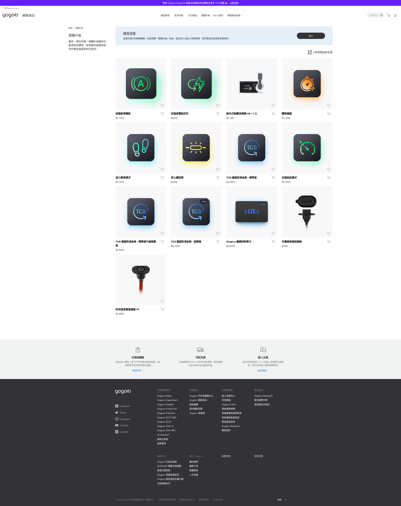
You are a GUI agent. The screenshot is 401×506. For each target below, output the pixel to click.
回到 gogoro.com (11, 8)
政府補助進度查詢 (230, 417)
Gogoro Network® (263, 395)
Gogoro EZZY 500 (166, 417)
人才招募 (193, 474)
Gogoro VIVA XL (165, 426)
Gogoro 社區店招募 (167, 461)
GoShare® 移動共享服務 (169, 465)
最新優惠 (193, 404)
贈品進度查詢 (228, 421)
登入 (311, 35)
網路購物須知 (204, 499)
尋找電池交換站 (262, 404)
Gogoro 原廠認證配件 (168, 474)
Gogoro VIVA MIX (166, 430)
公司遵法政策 (218, 499)
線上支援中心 (228, 395)
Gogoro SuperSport (167, 399)
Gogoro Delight (165, 404)
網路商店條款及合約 (187, 499)
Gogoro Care (228, 404)
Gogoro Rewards (231, 426)
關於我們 (193, 461)
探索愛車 (161, 443)
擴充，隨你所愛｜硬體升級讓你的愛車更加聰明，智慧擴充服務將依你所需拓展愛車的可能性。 (87, 45)
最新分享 (193, 465)
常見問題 (226, 399)
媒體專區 (193, 470)
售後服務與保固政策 (232, 413)
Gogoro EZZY (164, 421)
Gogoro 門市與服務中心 (201, 395)
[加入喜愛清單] (141, 83)
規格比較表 (162, 439)
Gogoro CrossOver (167, 408)
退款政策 (258, 456)
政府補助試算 (196, 408)
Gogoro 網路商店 (198, 399)
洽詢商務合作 (163, 483)
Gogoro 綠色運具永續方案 (170, 478)
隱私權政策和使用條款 (167, 499)
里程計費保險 (163, 470)
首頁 (70, 27)
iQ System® (163, 434)
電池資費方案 (260, 399)
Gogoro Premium (166, 413)
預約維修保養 (228, 408)
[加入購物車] (162, 113)
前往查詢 (262, 370)
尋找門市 (136, 370)
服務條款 (226, 456)
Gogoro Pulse (164, 395)
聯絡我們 (226, 430)
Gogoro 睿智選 (197, 413)
